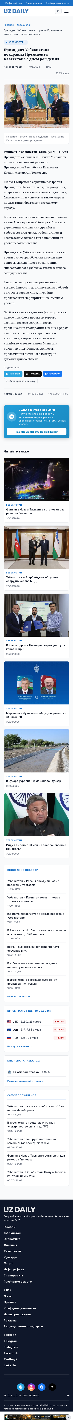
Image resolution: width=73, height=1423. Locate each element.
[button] (58, 11)
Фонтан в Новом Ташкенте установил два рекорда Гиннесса (36, 1157)
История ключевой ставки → (25, 1080)
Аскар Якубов (13, 66)
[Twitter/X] (52, 1387)
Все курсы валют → (19, 1046)
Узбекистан (24, 24)
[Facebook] (41, 1387)
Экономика (12, 1239)
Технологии (12, 1251)
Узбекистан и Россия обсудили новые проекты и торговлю (33, 882)
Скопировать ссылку (22, 381)
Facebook (54, 373)
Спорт (8, 1263)
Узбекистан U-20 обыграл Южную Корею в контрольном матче (36, 1173)
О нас (8, 1296)
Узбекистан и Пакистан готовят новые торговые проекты (33, 899)
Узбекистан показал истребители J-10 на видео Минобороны (35, 1108)
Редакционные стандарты (23, 1326)
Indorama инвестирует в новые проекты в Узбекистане (35, 915)
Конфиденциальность (20, 1308)
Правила (10, 1302)
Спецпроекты (34, 2)
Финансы (10, 1245)
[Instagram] (31, 1387)
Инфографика (13, 2)
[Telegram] (21, 1387)
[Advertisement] (36, 1417)
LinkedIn (10, 1365)
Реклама (10, 1320)
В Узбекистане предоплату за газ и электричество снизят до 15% (31, 1124)
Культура (10, 1257)
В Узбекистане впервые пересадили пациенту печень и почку (32, 965)
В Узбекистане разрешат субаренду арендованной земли (32, 981)
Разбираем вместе (57, 2)
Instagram (11, 1347)
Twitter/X (34, 373)
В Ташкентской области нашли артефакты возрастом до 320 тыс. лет (36, 932)
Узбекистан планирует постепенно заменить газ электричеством (31, 1141)
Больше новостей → (20, 996)
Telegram (14, 373)
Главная (9, 24)
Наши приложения (17, 1314)
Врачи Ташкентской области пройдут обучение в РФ (33, 948)
